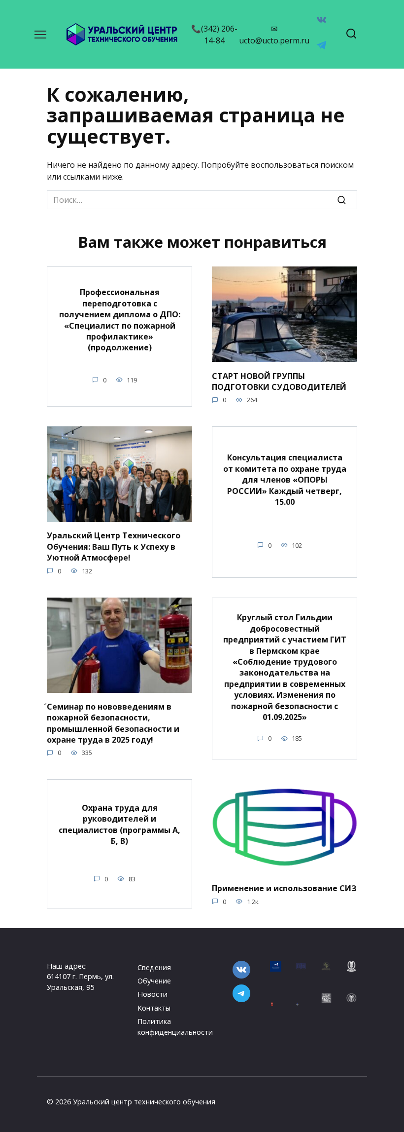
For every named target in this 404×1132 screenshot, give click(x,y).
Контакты (153, 1008)
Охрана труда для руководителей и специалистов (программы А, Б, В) (119, 824)
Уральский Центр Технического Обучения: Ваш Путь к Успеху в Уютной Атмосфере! (113, 546)
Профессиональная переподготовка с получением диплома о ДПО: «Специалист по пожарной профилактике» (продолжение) (119, 320)
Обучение (154, 980)
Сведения (154, 967)
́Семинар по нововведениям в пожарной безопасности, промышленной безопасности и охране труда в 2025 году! (113, 723)
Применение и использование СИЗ (284, 888)
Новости (152, 994)
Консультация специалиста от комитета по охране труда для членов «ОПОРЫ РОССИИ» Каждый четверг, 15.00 (284, 479)
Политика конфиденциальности (175, 1027)
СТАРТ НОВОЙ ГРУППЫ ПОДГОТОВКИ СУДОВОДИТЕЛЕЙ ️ (280, 381)
